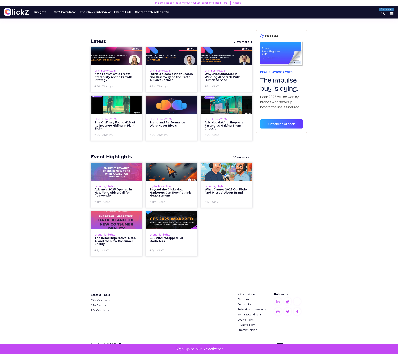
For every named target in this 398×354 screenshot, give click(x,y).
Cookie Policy (246, 319)
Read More (221, 2)
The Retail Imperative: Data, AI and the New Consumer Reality (116, 233)
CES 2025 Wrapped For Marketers (171, 233)
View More (241, 42)
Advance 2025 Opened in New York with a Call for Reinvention (116, 185)
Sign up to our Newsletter (199, 349)
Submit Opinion (247, 330)
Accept (237, 2)
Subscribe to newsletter (253, 309)
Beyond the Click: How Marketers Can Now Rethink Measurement (171, 185)
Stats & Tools (100, 295)
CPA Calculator (100, 305)
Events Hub (122, 12)
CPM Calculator (65, 12)
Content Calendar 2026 (152, 12)
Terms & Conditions (249, 314)
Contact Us (244, 304)
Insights (40, 12)
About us (243, 299)
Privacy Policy (246, 324)
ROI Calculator (100, 310)
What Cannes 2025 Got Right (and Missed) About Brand (226, 185)
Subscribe (386, 9)
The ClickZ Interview (95, 12)
